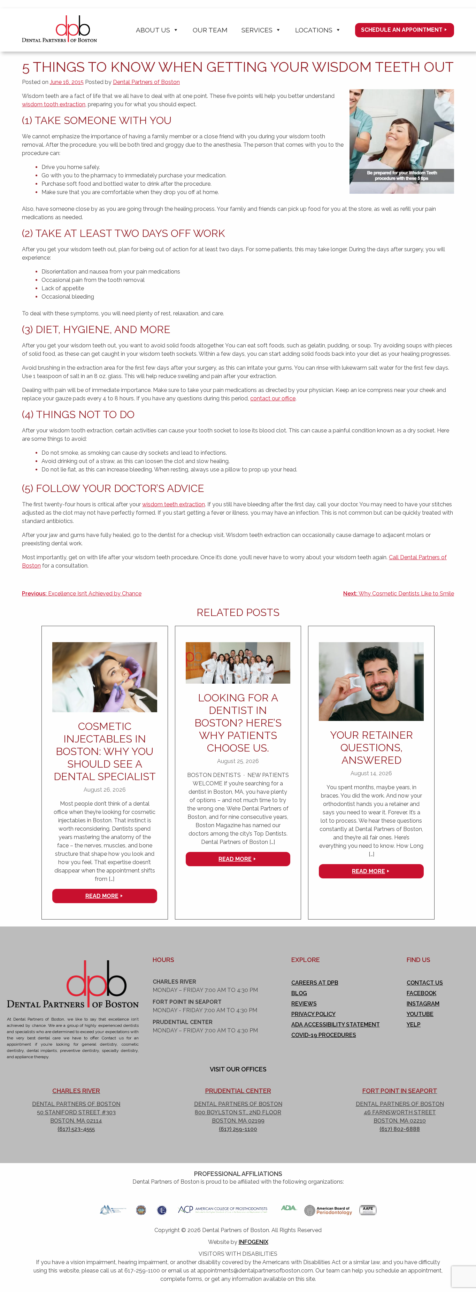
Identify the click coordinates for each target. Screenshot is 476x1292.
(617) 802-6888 (399, 1129)
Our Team (210, 30)
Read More (101, 896)
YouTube (420, 1014)
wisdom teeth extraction (173, 504)
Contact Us (425, 982)
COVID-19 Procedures (323, 1035)
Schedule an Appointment (402, 29)
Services (256, 30)
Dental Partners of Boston (146, 82)
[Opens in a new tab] (113, 1208)
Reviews (304, 1003)
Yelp (414, 1024)
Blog (299, 993)
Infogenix (253, 1242)
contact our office (272, 398)
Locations (313, 30)
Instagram (423, 1003)
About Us (153, 30)
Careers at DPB (314, 982)
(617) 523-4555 (76, 1129)
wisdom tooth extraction (53, 104)
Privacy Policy (313, 1014)
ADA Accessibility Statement (335, 1024)
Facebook (421, 993)
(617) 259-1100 (238, 1129)
